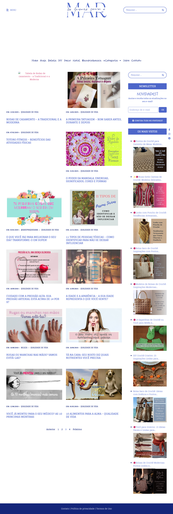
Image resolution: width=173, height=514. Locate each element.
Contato (136, 60)
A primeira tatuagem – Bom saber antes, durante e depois (94, 121)
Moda (43, 60)
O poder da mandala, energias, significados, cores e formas (87, 180)
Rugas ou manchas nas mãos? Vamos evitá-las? (31, 356)
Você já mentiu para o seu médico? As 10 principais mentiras (34, 415)
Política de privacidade (82, 508)
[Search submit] (163, 10)
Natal (76, 60)
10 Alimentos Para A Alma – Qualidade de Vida (92, 415)
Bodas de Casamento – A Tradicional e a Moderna (33, 121)
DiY (60, 60)
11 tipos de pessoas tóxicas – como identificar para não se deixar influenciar (90, 240)
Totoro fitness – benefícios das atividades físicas (28, 141)
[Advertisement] (86, 39)
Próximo (77, 429)
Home (35, 60)
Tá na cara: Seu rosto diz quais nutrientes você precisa (87, 356)
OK (162, 110)
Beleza (52, 60)
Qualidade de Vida (29, 112)
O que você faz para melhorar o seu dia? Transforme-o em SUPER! (31, 238)
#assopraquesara (91, 60)
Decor (67, 60)
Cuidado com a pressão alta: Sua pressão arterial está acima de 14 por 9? (32, 299)
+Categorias (110, 60)
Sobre (126, 60)
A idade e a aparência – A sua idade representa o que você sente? (90, 297)
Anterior (50, 429)
